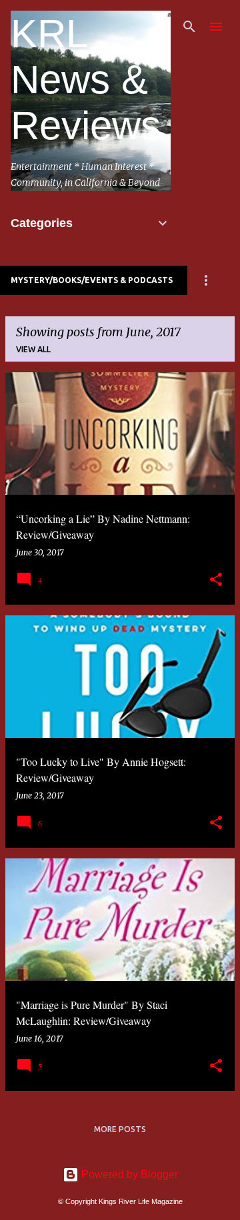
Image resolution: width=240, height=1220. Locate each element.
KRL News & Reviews (86, 79)
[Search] (189, 27)
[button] (216, 580)
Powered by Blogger (128, 1174)
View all (33, 349)
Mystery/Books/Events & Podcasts (92, 280)
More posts (120, 1129)
